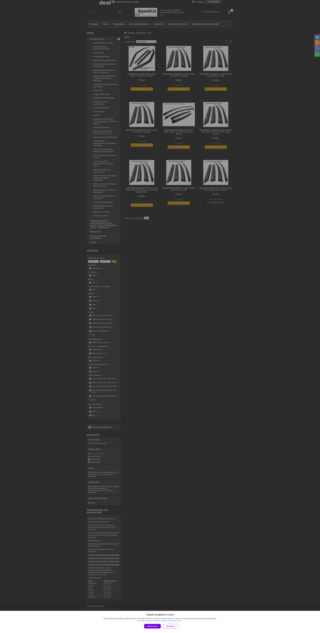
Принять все (152, 626)
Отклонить (170, 626)
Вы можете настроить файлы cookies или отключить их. (159, 621)
